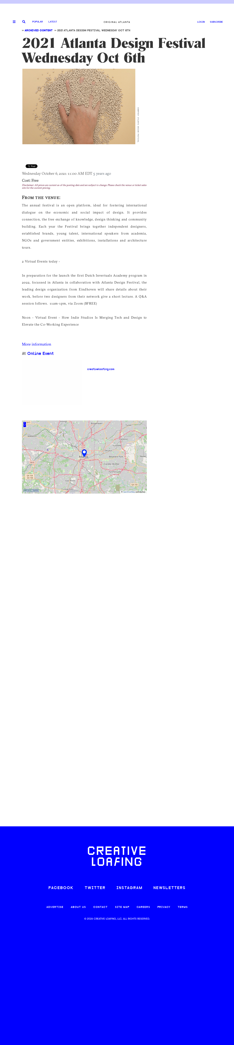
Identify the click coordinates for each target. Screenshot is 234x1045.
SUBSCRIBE (216, 22)
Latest (52, 22)
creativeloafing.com (100, 369)
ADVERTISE (54, 907)
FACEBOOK (61, 888)
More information (36, 344)
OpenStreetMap (129, 492)
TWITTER (95, 888)
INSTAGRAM (129, 888)
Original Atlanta (117, 22)
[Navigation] (13, 21)
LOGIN (201, 22)
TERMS (183, 907)
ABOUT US (78, 907)
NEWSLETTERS (169, 888)
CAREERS (143, 907)
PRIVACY (163, 907)
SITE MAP (122, 907)
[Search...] (23, 22)
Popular (37, 22)
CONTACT (100, 907)
